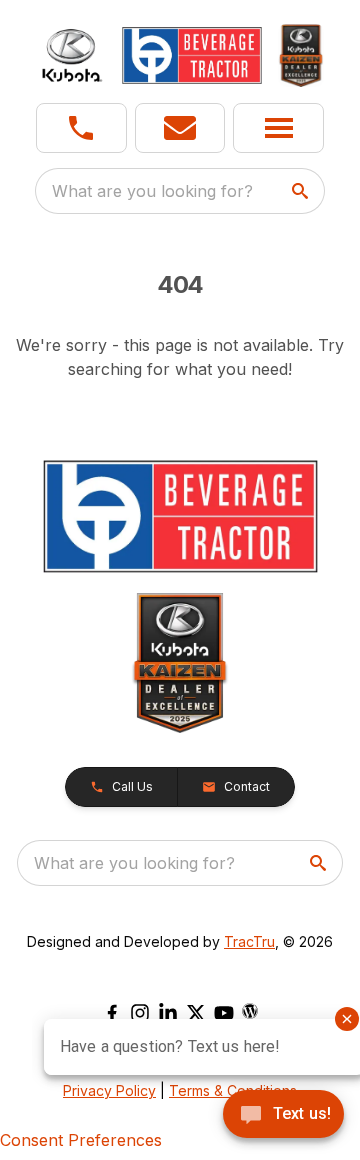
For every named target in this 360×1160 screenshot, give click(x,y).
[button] (81, 128)
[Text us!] (283, 1116)
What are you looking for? (152, 191)
